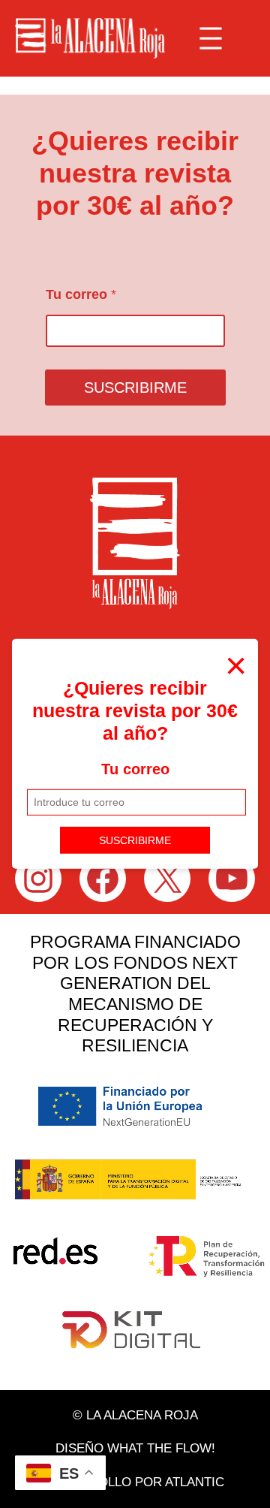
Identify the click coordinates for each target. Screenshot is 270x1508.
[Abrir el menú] (211, 38)
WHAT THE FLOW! (161, 1448)
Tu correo (135, 769)
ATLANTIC (194, 1482)
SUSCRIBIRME (135, 840)
